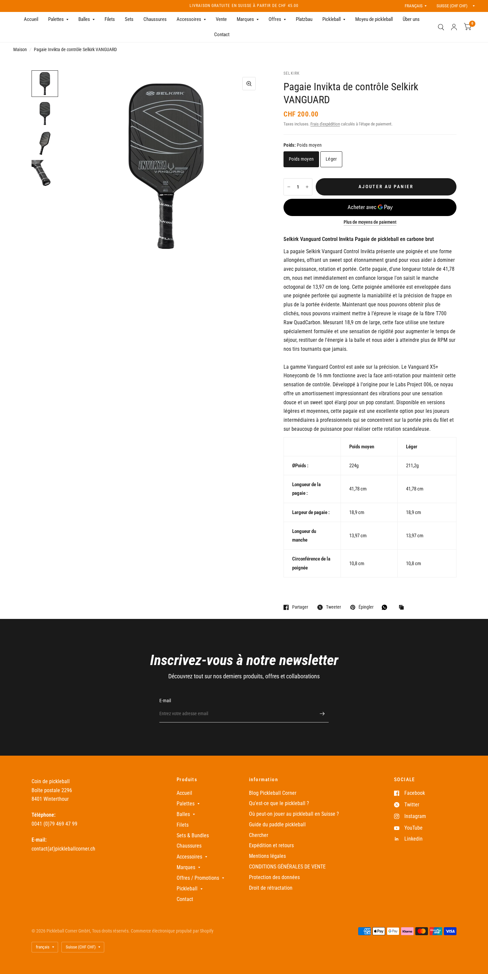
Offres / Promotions (198, 878)
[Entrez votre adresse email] (322, 713)
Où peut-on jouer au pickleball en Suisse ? (294, 814)
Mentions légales (267, 856)
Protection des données (274, 877)
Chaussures (155, 19)
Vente (221, 19)
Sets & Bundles (193, 835)
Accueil (31, 19)
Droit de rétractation (270, 888)
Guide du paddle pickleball (277, 824)
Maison (20, 49)
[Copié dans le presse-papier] (403, 608)
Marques (245, 19)
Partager (300, 607)
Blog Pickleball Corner (272, 793)
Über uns (411, 19)
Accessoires (189, 19)
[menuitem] (31, 19)
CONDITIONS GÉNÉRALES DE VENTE (287, 866)
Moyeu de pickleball (374, 19)
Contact (221, 34)
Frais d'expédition (325, 123)
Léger (331, 159)
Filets (110, 19)
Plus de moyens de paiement (370, 222)
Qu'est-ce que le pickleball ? (279, 803)
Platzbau (304, 19)
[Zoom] (249, 83)
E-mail (165, 700)
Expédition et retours (271, 845)
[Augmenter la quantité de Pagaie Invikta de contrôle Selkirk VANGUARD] (307, 187)
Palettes (56, 19)
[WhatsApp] (386, 607)
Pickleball (331, 19)
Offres (275, 19)
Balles (84, 19)
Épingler (366, 607)
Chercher (258, 835)
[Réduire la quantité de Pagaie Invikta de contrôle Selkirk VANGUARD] (289, 187)
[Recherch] (441, 27)
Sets (129, 19)
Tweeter (333, 607)
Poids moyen (301, 159)
